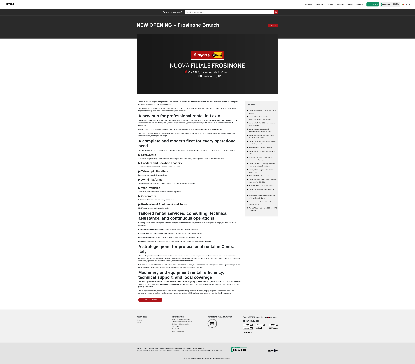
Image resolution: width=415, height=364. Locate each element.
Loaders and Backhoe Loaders (161, 163)
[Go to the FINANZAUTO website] (260, 325)
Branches (340, 4)
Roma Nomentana (198, 129)
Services (319, 4)
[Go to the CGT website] (248, 325)
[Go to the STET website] (273, 325)
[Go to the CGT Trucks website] (273, 328)
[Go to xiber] (248, 333)
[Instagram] (275, 350)
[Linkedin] (269, 350)
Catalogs (350, 4)
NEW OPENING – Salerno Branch (260, 147)
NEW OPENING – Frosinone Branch (261, 186)
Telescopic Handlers (154, 171)
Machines (308, 4)
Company (359, 4)
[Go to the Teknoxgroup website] (248, 328)
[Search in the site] (276, 12)
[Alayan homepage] (9, 4)
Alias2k (228, 358)
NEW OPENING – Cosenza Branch (260, 176)
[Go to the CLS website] (260, 328)
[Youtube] (277, 350)
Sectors (330, 4)
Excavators (147, 154)
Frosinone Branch (150, 300)
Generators (148, 196)
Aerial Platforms (151, 179)
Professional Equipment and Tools (164, 204)
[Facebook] (272, 350)
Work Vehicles (150, 188)
